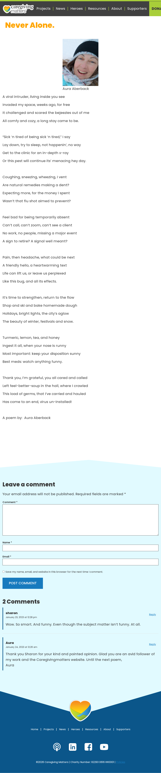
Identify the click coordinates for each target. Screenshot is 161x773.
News (60, 8)
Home (34, 729)
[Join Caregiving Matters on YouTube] (104, 747)
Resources (97, 8)
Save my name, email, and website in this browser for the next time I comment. (54, 572)
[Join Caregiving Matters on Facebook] (88, 747)
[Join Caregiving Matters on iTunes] (57, 747)
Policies (120, 762)
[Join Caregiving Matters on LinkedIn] (73, 747)
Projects (43, 8)
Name (7, 542)
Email (7, 556)
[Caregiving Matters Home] (18, 8)
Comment (10, 502)
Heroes (76, 8)
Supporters (137, 8)
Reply (152, 614)
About (116, 8)
